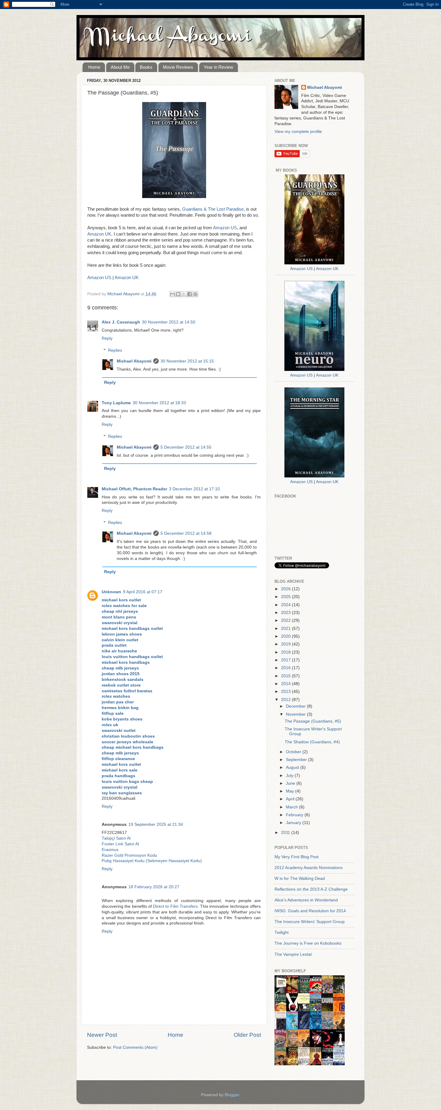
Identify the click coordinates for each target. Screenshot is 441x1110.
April (291, 799)
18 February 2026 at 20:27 (153, 887)
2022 (286, 620)
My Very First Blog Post (296, 857)
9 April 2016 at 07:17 (142, 592)
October (294, 752)
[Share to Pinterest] (195, 294)
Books (146, 67)
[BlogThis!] (178, 294)
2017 (286, 660)
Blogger (232, 1095)
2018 (286, 652)
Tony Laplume (116, 403)
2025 (286, 596)
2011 (286, 832)
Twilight (281, 932)
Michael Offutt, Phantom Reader (134, 489)
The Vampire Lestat (293, 954)
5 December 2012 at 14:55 (186, 447)
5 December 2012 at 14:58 (186, 533)
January (294, 822)
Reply (107, 338)
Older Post (247, 1035)
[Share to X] (184, 294)
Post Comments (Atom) (135, 1047)
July (290, 775)
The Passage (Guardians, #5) (313, 721)
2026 (286, 589)
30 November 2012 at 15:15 (187, 361)
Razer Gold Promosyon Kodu (129, 855)
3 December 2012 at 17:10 (194, 489)
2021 (286, 628)
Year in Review (218, 67)
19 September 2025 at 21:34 (155, 824)
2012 (286, 699)
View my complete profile (298, 131)
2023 (286, 612)
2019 (286, 644)
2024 (286, 605)
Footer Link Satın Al (120, 844)
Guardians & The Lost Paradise (213, 209)
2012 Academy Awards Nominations (308, 867)
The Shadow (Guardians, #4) (312, 742)
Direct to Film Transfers (175, 906)
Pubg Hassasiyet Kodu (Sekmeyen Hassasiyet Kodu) (152, 861)
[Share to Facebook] (190, 294)
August (293, 767)
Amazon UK (99, 234)
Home (94, 67)
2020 (286, 636)
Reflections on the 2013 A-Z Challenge (311, 889)
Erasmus (110, 849)
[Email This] (173, 294)
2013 (286, 691)
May (290, 791)
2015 (286, 676)
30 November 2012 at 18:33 (159, 403)
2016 (286, 668)
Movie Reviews (178, 67)
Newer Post (102, 1035)
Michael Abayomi (134, 361)
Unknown (111, 592)
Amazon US (225, 227)
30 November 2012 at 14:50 (168, 322)
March (292, 807)
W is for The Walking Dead (299, 878)
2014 (286, 683)
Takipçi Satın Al (116, 838)
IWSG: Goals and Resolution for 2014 (310, 911)
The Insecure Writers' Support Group (309, 921)
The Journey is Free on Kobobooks (307, 943)
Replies (115, 350)
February (295, 815)
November (296, 714)
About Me (120, 67)
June (291, 783)
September (297, 759)
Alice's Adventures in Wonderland (306, 900)
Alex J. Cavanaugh (121, 322)
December (296, 706)
